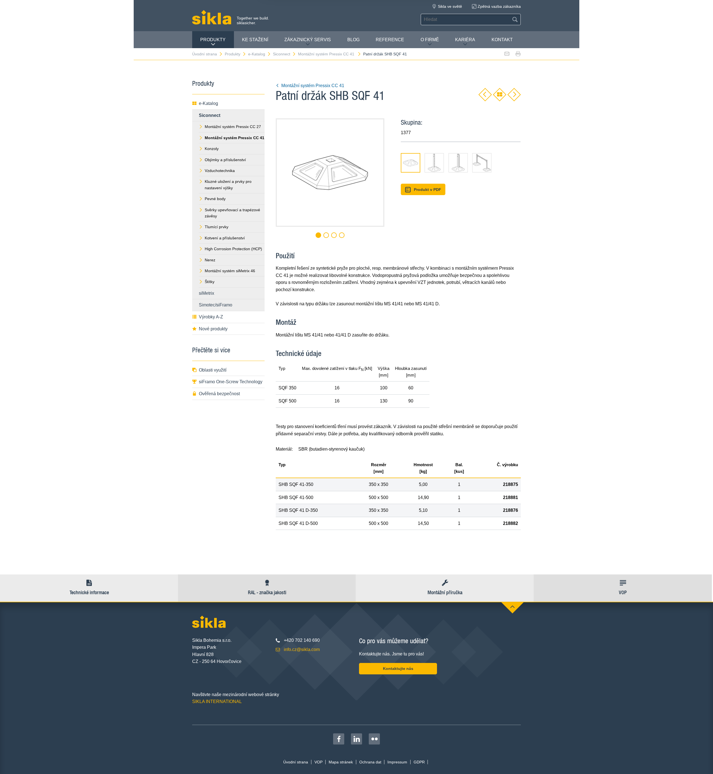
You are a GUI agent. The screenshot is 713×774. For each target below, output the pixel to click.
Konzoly (212, 148)
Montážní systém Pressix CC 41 (326, 54)
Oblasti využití (212, 370)
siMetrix (206, 293)
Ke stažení (255, 39)
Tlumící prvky (216, 227)
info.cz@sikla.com (302, 649)
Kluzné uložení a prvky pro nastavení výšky (228, 184)
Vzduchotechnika (220, 170)
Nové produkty (213, 328)
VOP (318, 762)
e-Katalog (256, 54)
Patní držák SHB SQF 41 (385, 54)
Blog (353, 39)
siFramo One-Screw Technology (230, 381)
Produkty (213, 39)
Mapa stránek (341, 762)
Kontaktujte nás (398, 668)
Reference (390, 39)
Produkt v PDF (427, 189)
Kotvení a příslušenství (225, 238)
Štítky (209, 281)
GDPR (419, 762)
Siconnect (281, 54)
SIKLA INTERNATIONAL (217, 701)
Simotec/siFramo (215, 305)
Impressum (397, 762)
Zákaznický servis (307, 39)
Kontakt (502, 39)
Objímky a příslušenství (225, 160)
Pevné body (215, 198)
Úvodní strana (204, 54)
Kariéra (465, 39)
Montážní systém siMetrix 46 (230, 271)
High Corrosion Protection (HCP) (233, 249)
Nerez (210, 260)
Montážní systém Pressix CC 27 (233, 126)
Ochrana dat (370, 762)
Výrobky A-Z (211, 316)
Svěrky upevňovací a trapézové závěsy (232, 213)
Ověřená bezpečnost (219, 393)
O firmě (430, 39)
